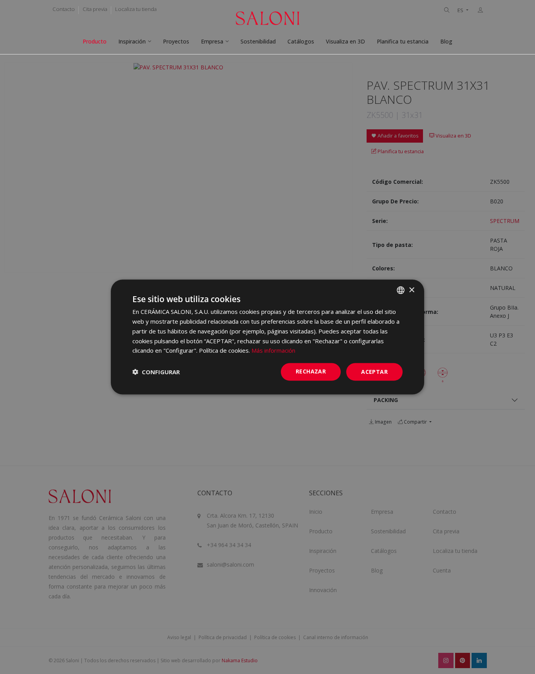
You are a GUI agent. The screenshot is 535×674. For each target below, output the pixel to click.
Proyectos (176, 41)
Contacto (63, 9)
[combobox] (401, 290)
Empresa (212, 41)
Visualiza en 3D (345, 41)
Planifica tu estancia (402, 41)
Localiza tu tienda (136, 9)
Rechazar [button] (311, 371)
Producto (95, 41)
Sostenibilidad (258, 41)
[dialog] (267, 337)
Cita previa (95, 9)
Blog (446, 41)
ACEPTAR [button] (374, 371)
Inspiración (132, 41)
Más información (273, 350)
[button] (156, 371)
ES (461, 10)
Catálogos (300, 41)
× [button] (411, 290)
